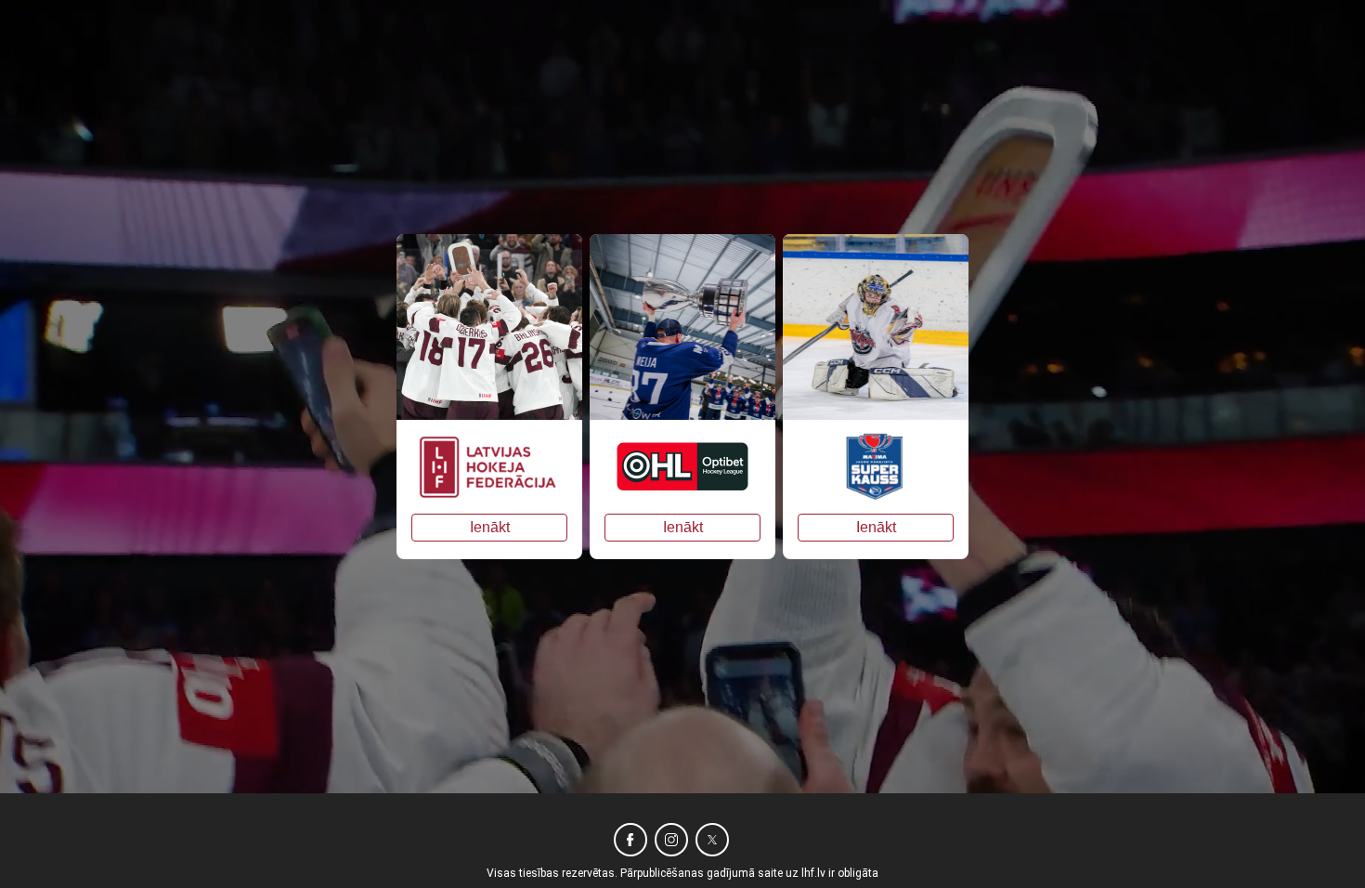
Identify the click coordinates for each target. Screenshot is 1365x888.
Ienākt (490, 527)
